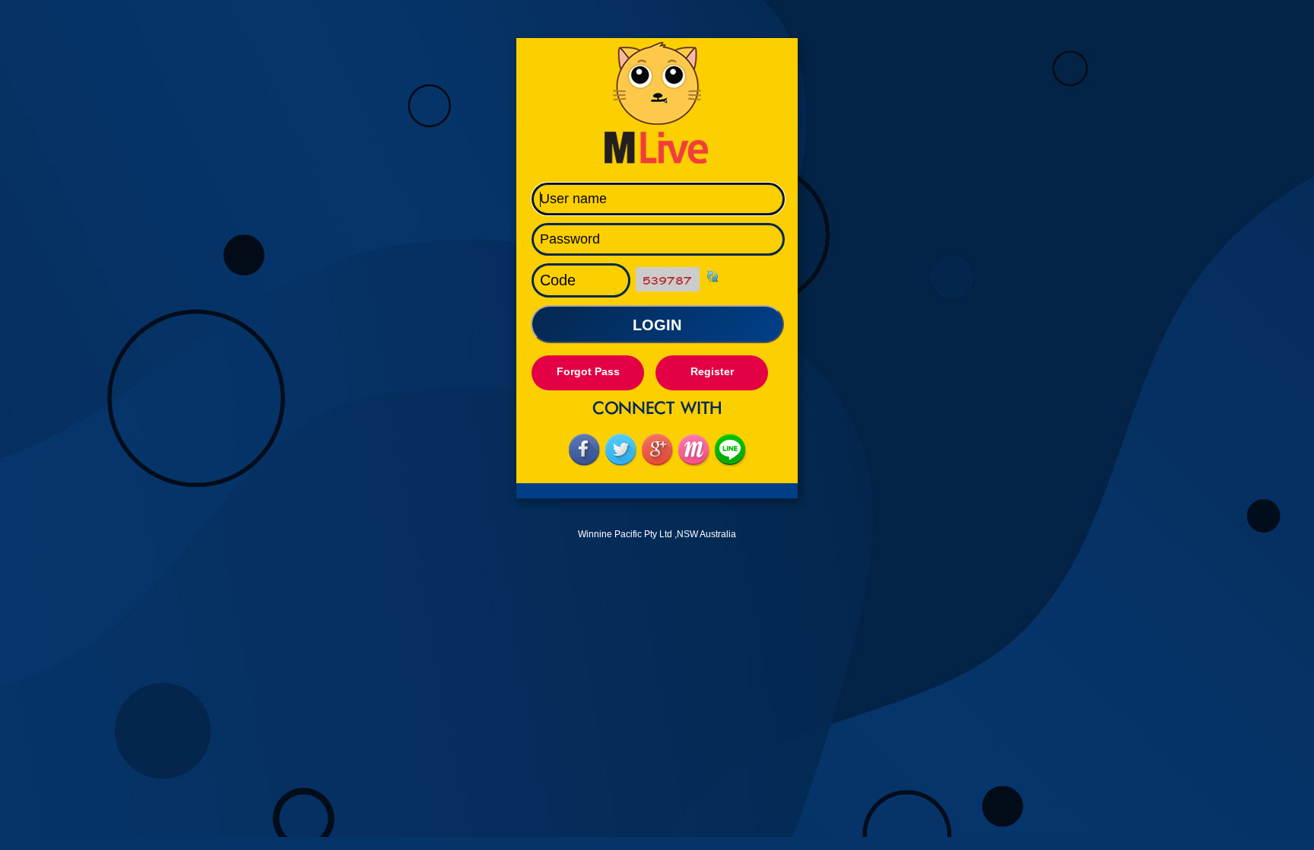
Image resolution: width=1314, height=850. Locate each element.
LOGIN (657, 325)
